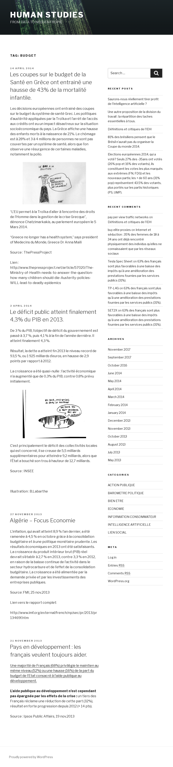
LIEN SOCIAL (117, 532)
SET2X (112, 310)
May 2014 (114, 381)
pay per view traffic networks (128, 217)
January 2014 (117, 412)
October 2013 (117, 436)
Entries (116, 565)
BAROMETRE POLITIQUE (126, 493)
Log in (112, 557)
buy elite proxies (119, 230)
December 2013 (119, 420)
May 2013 (114, 460)
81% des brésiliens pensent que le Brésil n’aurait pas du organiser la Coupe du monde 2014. (131, 141)
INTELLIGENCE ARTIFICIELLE (129, 524)
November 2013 (119, 428)
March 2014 (116, 397)
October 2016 (117, 365)
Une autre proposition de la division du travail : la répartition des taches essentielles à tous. (134, 116)
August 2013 (117, 444)
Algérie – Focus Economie (42, 520)
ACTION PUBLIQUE (121, 485)
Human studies (47, 14)
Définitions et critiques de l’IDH (129, 129)
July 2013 (114, 452)
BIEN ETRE (115, 501)
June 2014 (115, 373)
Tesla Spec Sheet (120, 261)
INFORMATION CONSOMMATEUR (132, 517)
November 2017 (119, 349)
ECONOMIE (116, 508)
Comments (119, 573)
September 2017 (119, 357)
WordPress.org (118, 581)
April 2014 (115, 389)
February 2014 (118, 405)
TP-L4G (113, 288)
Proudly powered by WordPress (31, 757)
